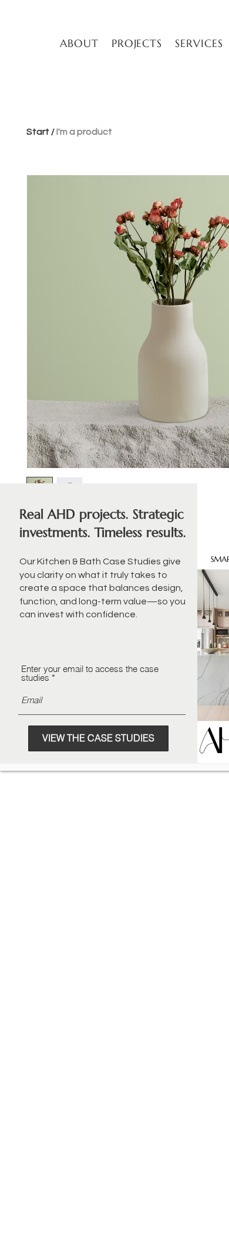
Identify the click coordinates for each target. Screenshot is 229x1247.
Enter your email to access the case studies (90, 673)
